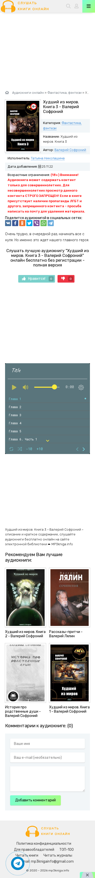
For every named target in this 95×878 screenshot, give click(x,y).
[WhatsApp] (44, 223)
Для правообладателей (34, 849)
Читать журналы (57, 855)
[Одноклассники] (22, 223)
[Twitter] (29, 223)
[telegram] (51, 223)
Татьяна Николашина (48, 158)
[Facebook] (15, 223)
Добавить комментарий (35, 800)
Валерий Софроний (70, 150)
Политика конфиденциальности (43, 843)
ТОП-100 (66, 849)
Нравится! (40, 279)
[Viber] (36, 223)
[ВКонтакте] (8, 223)
